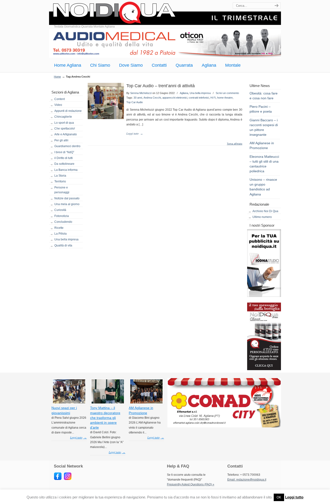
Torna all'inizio (234, 144)
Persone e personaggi (61, 190)
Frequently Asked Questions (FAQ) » (190, 484)
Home (57, 76)
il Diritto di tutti (63, 158)
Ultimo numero (262, 217)
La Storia (60, 175)
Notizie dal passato (66, 198)
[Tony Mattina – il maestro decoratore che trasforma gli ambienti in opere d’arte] (108, 402)
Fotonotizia (61, 216)
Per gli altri (61, 140)
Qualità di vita (63, 245)
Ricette (59, 228)
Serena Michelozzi (141, 93)
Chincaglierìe (63, 116)
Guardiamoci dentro (67, 146)
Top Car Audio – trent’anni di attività (160, 85)
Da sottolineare (64, 164)
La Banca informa (66, 170)
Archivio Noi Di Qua (265, 211)
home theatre (225, 97)
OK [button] (279, 497)
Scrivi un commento (227, 93)
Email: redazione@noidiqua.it (246, 479)
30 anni (138, 97)
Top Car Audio (134, 102)
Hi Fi (213, 97)
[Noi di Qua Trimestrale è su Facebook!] (58, 479)
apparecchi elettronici (174, 97)
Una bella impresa (66, 239)
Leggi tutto (294, 497)
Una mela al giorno (66, 204)
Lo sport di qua (64, 122)
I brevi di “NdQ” (64, 152)
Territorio (60, 181)
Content (59, 99)
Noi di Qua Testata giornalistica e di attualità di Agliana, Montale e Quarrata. (165, 13)
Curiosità (60, 210)
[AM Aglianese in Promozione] (146, 402)
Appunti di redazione (68, 111)
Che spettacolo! (64, 128)
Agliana (184, 93)
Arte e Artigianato (65, 134)
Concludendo (63, 221)
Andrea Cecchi (152, 97)
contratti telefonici (199, 97)
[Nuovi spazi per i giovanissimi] (69, 402)
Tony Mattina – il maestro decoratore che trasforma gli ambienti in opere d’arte (105, 417)
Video (58, 105)
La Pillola (60, 233)
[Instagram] (68, 479)
